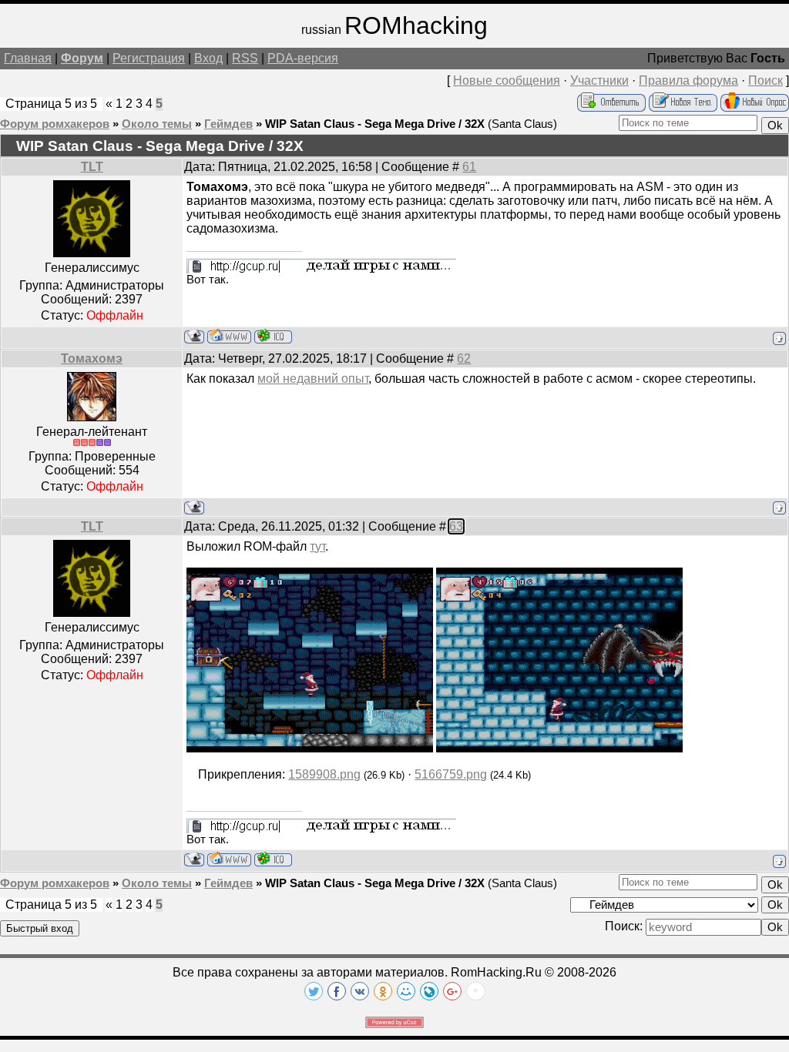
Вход (208, 58)
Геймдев (228, 124)
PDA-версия (302, 58)
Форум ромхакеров (54, 124)
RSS (245, 58)
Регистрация (148, 58)
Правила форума (688, 80)
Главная (28, 58)
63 (456, 526)
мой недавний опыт (312, 378)
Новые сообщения (506, 80)
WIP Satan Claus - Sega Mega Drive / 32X (375, 124)
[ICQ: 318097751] (273, 336)
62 (464, 358)
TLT (92, 166)
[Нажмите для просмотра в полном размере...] (309, 748)
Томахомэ (92, 358)
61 (469, 166)
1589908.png (324, 774)
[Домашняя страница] (229, 336)
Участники (599, 80)
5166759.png (451, 774)
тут (317, 546)
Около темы (157, 124)
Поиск (765, 80)
